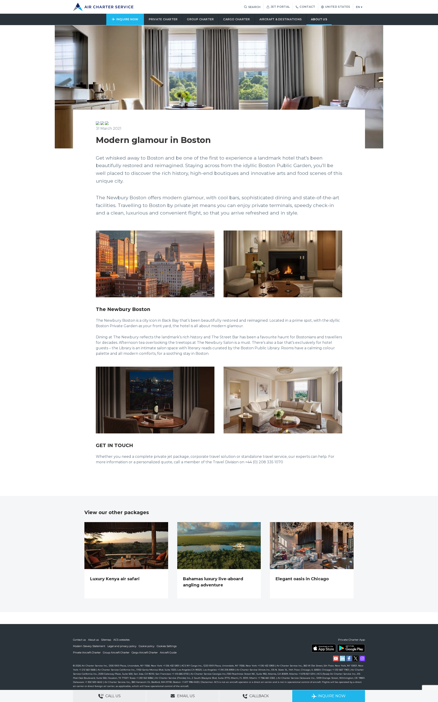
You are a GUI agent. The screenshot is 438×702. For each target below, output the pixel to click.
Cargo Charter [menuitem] (236, 19)
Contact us (79, 639)
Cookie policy (146, 646)
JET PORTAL (280, 6)
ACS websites (121, 639)
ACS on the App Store (323, 648)
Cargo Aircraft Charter (145, 652)
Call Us (112, 696)
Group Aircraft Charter (116, 652)
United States (337, 6)
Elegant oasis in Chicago (302, 578)
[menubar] (219, 19)
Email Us (185, 696)
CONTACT (307, 6)
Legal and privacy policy (121, 646)
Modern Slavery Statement (89, 646)
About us (93, 639)
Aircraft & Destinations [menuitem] (280, 19)
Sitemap (106, 639)
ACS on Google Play (351, 648)
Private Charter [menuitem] (163, 19)
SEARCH (254, 7)
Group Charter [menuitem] (200, 19)
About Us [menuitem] (319, 19)
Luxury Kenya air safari (115, 578)
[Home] (103, 7)
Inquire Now (332, 696)
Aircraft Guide (168, 652)
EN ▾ (359, 7)
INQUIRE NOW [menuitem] (127, 19)
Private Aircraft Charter (87, 652)
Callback (258, 696)
